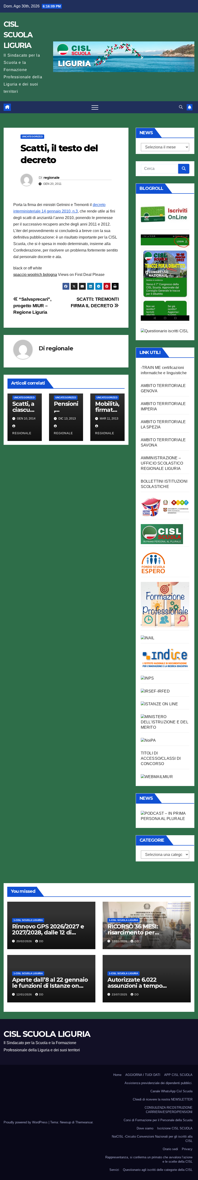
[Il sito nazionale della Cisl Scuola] (162, 534)
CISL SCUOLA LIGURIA (18, 35)
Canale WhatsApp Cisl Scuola (171, 1091)
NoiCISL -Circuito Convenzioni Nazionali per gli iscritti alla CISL (152, 1139)
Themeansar (83, 1122)
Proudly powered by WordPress (26, 1122)
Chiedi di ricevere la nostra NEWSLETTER (162, 1099)
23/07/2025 (120, 994)
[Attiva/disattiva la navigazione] (94, 107)
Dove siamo (145, 1128)
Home (117, 1075)
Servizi (114, 1170)
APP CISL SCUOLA (178, 1075)
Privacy (187, 1149)
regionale (51, 177)
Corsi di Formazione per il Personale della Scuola (158, 1120)
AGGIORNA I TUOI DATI (142, 1075)
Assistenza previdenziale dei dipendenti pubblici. (158, 1083)
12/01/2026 (120, 941)
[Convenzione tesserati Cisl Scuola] (165, 506)
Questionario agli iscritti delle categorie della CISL (157, 1170)
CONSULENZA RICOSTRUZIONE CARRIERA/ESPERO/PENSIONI (168, 1110)
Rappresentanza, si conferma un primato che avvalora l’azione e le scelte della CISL (148, 1159)
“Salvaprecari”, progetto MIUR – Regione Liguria (32, 306)
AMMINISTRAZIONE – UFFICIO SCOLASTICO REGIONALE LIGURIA (162, 463)
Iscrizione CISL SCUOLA (174, 1128)
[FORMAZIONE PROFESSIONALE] (165, 605)
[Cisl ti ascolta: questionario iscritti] (164, 331)
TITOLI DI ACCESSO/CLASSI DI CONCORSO (161, 758)
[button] (181, 107)
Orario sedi (170, 1149)
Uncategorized (32, 136)
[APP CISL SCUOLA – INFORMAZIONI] (165, 277)
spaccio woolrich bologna (35, 275)
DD (41, 941)
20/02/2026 (24, 941)
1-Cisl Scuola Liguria (28, 920)
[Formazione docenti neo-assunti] (165, 658)
